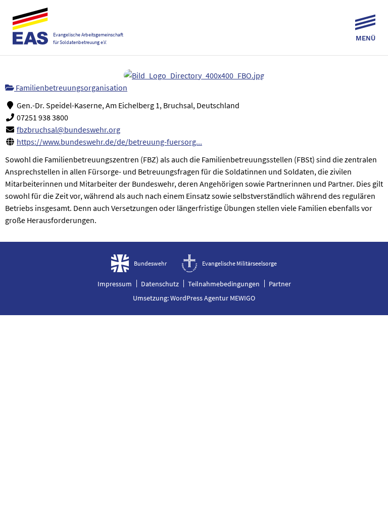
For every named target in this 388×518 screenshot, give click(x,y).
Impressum (115, 283)
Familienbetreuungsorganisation (70, 87)
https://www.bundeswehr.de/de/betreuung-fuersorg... (109, 142)
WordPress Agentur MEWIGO (212, 298)
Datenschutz (160, 283)
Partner (280, 283)
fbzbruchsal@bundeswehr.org (68, 129)
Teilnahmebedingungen (224, 283)
